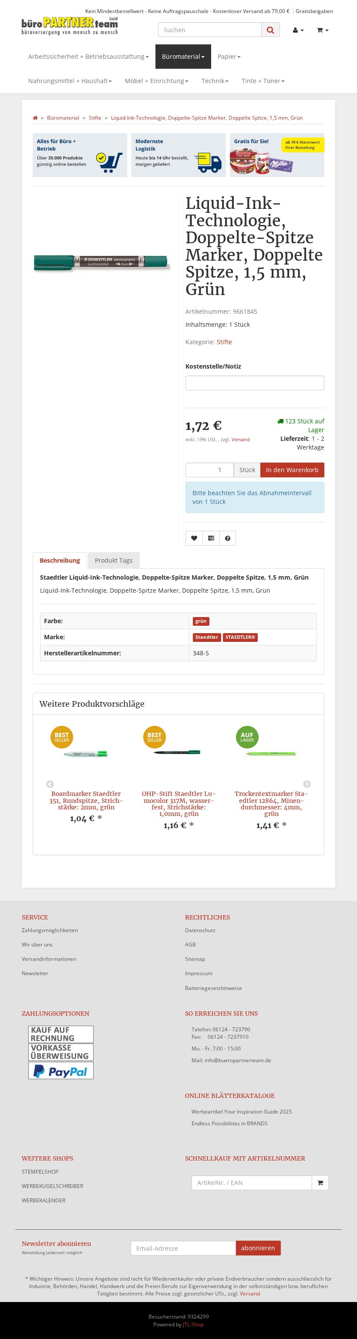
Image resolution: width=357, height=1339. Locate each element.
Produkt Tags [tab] (114, 560)
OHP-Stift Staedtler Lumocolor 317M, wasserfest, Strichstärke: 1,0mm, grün (179, 804)
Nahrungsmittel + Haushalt (68, 81)
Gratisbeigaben (314, 10)
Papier (227, 56)
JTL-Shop (193, 1324)
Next (306, 784)
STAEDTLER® (240, 637)
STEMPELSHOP (40, 1171)
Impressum (198, 973)
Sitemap (195, 959)
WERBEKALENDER (43, 1200)
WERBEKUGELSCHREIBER (52, 1186)
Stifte (224, 342)
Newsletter (35, 973)
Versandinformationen (49, 959)
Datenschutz (200, 930)
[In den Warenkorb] (320, 1182)
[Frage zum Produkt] (227, 538)
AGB (190, 944)
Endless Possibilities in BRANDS (230, 1123)
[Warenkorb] (322, 30)
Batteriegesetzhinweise (213, 988)
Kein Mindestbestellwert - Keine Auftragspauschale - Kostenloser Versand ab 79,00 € (187, 10)
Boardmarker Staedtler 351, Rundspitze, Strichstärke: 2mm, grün (86, 800)
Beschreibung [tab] (60, 560)
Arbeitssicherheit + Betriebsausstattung (86, 56)
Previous (50, 784)
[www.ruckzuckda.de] (70, 25)
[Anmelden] (298, 30)
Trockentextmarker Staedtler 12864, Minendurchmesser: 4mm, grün (271, 804)
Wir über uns (37, 944)
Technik (213, 81)
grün (200, 621)
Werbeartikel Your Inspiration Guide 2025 (242, 1111)
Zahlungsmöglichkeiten (50, 930)
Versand (241, 439)
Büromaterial (181, 56)
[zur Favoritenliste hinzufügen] (194, 538)
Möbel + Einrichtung (154, 81)
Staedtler (206, 637)
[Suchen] (270, 30)
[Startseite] (35, 117)
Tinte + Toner (261, 81)
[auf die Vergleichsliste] (211, 538)
